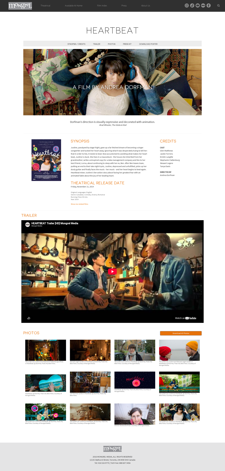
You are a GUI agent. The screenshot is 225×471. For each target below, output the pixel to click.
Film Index (102, 5)
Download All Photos (181, 333)
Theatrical (45, 5)
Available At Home (73, 5)
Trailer (96, 44)
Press (124, 5)
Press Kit (127, 44)
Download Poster (148, 44)
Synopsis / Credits (76, 44)
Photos (111, 44)
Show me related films (79, 204)
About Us (145, 5)
